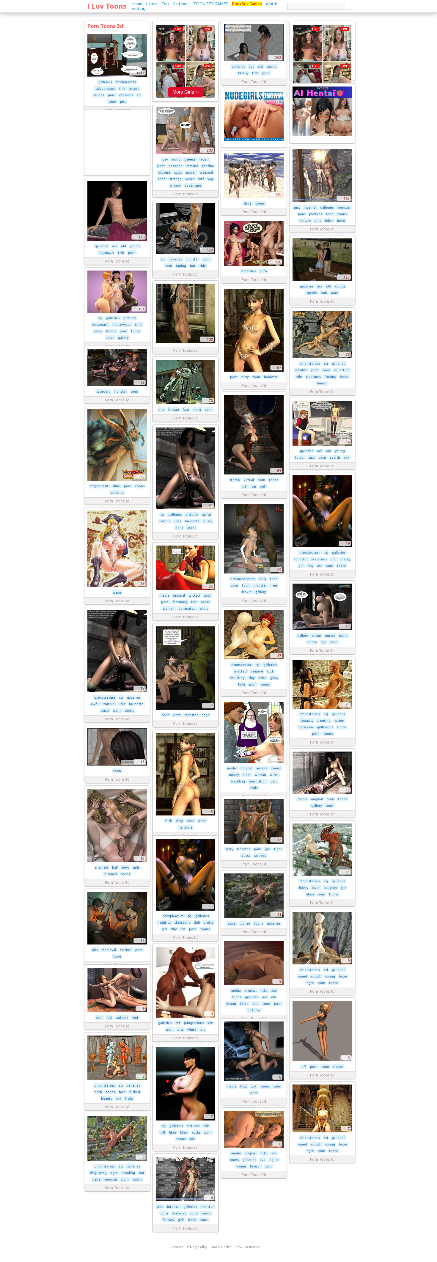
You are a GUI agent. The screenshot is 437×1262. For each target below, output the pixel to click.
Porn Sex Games (247, 3)
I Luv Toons (107, 6)
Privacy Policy (197, 1247)
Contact (177, 1247)
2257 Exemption (247, 1247)
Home (137, 3)
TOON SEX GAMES (211, 3)
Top (165, 3)
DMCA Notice (221, 1247)
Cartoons (181, 3)
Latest (152, 3)
